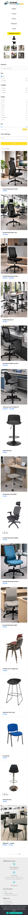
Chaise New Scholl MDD (10, 494)
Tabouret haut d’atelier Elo (11, 407)
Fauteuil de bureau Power (10, 276)
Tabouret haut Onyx (9, 712)
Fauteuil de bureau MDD (10, 625)
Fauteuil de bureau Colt (10, 232)
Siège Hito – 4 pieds (8, 843)
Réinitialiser (25, 129)
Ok (7, 912)
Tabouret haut (7, 799)
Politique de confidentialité (16, 912)
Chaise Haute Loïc (8, 320)
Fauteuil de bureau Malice (10, 538)
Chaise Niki (6, 756)
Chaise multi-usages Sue (10, 669)
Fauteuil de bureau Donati (10, 581)
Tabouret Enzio (7, 451)
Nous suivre (14, 885)
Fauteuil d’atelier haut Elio (10, 363)
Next (19, 854)
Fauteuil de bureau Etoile (10, 189)
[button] (14, 76)
